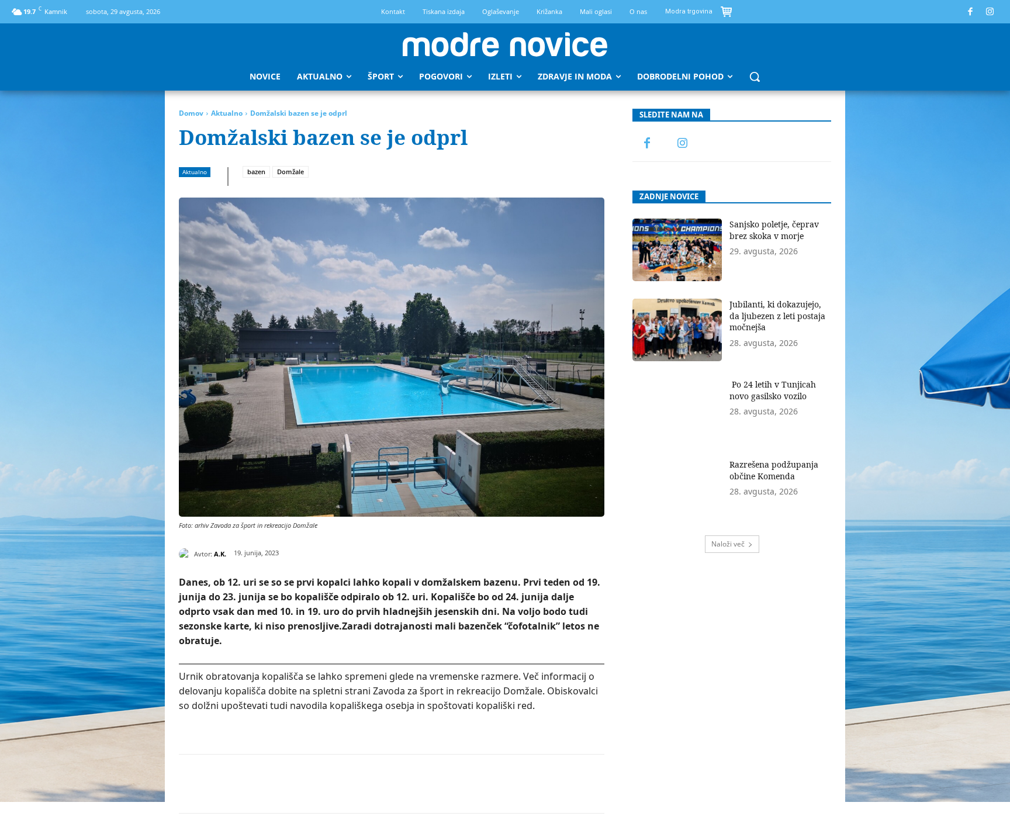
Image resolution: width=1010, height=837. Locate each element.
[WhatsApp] (333, 784)
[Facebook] (970, 12)
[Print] (414, 784)
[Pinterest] (307, 784)
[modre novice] (505, 44)
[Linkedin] (360, 784)
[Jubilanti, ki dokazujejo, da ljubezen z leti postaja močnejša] (677, 330)
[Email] (387, 784)
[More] (468, 784)
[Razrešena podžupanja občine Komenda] (677, 490)
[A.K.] (186, 554)
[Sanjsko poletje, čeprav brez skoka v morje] (677, 250)
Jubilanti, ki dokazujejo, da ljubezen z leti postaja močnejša (777, 316)
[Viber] (441, 784)
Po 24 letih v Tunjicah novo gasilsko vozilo (772, 390)
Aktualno (227, 113)
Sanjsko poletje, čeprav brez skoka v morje (774, 230)
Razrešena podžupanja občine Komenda (773, 470)
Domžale (290, 171)
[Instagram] (990, 12)
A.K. (220, 553)
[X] (280, 784)
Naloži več (728, 544)
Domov (191, 113)
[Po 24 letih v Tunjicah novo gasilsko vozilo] (677, 410)
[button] (755, 77)
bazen (256, 171)
